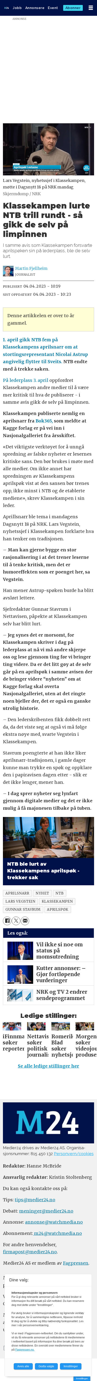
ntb (59, 893)
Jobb (17, 8)
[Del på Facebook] (7, 921)
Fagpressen (75, 1263)
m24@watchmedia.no (57, 1233)
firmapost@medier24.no (30, 1252)
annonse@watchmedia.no (54, 1222)
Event (53, 8)
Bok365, (44, 421)
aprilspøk (57, 909)
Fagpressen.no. (25, 1349)
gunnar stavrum (23, 909)
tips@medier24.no (35, 1199)
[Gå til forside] (6, 8)
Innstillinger (82, 1378)
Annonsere (35, 8)
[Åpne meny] (90, 8)
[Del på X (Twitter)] (16, 921)
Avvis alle (23, 1366)
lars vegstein (20, 901)
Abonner (73, 8)
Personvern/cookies (74, 1153)
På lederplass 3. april (26, 380)
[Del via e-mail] (25, 921)
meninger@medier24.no (46, 1211)
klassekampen (57, 901)
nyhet (42, 893)
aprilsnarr (17, 893)
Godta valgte (46, 1366)
